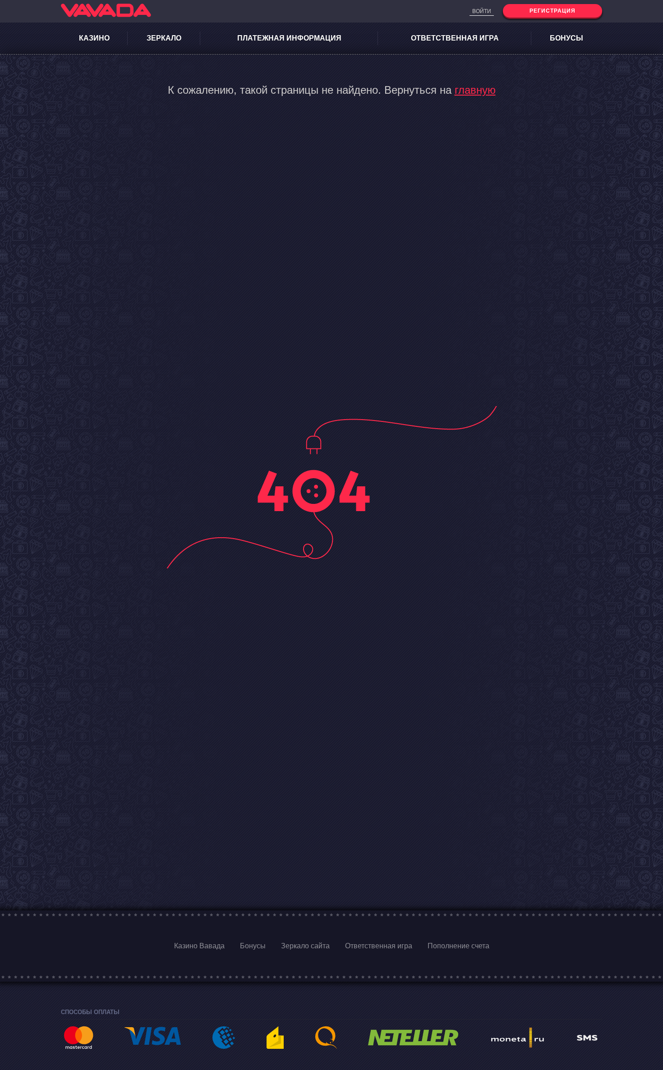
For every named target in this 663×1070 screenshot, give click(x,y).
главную (475, 90)
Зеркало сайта (305, 946)
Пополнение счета (458, 946)
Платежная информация (289, 38)
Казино (94, 38)
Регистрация (552, 11)
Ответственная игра (455, 38)
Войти (481, 11)
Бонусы (566, 38)
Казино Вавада (199, 946)
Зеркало (164, 38)
